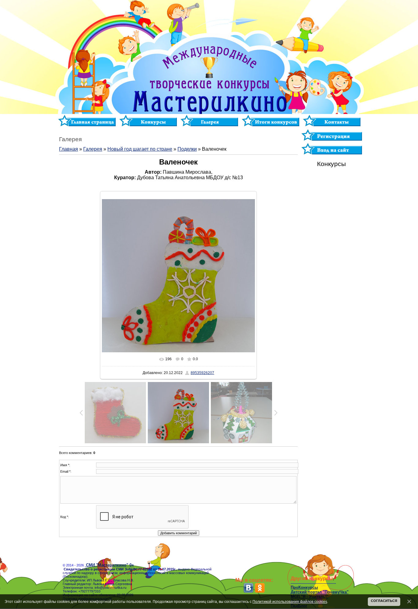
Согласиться (384, 601)
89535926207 (202, 373)
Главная (68, 149)
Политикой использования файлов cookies (289, 601)
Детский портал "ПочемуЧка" (320, 592)
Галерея (92, 149)
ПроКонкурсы (304, 587)
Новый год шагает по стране (139, 149)
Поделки (187, 149)
